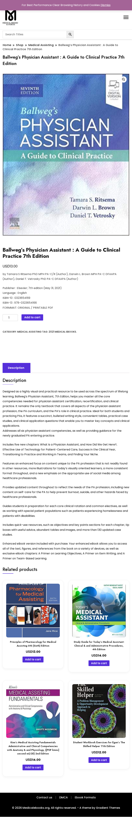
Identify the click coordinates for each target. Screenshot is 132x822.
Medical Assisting (29, 331)
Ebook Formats (85, 797)
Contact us (44, 797)
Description (16, 368)
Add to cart (32, 317)
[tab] (16, 368)
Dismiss (106, 5)
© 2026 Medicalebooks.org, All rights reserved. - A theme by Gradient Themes (66, 808)
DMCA (63, 797)
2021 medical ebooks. (63, 331)
